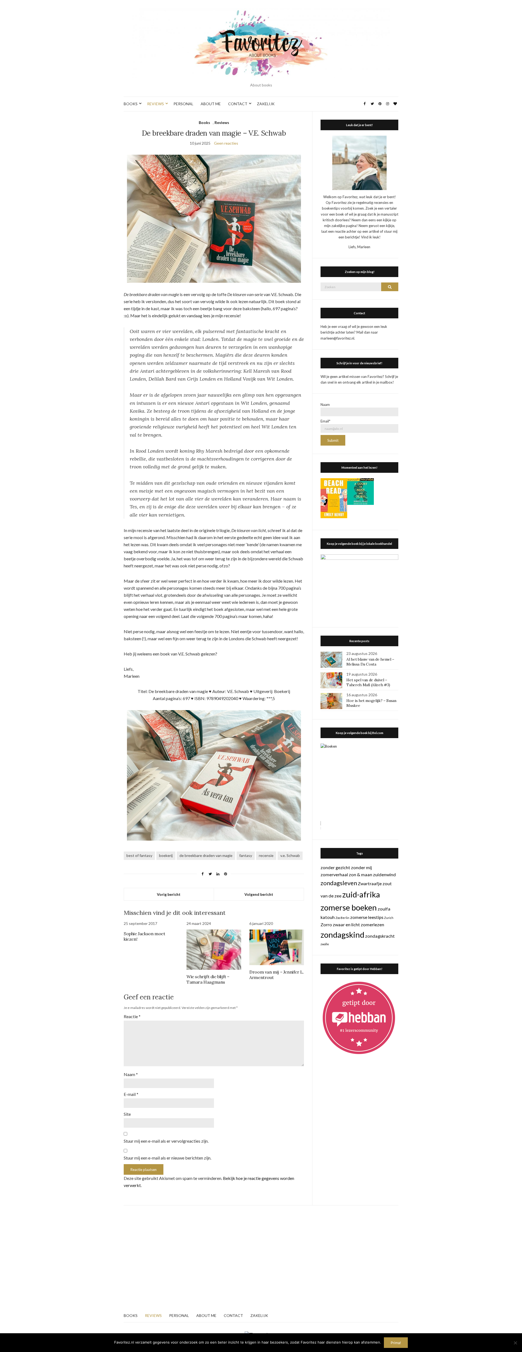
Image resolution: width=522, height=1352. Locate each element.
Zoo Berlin (342, 917)
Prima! (396, 1343)
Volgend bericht (258, 894)
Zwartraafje (370, 883)
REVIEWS (155, 103)
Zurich (388, 917)
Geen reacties (226, 143)
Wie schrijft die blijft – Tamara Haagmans (208, 979)
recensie (266, 855)
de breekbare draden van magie (205, 855)
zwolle (325, 944)
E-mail (131, 1094)
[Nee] (515, 1342)
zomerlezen (372, 924)
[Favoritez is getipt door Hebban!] (359, 1017)
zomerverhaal (334, 874)
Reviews (222, 122)
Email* (325, 421)
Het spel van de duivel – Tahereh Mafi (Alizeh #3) (368, 682)
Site (127, 1114)
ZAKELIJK (266, 103)
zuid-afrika (361, 894)
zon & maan (360, 874)
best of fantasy (139, 855)
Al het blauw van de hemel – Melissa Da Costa (370, 662)
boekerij (166, 855)
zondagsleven (339, 883)
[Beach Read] (334, 498)
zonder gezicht (335, 867)
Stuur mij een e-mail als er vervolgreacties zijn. (166, 1140)
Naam (131, 1074)
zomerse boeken (349, 907)
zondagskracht (380, 935)
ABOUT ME (211, 103)
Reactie (132, 1016)
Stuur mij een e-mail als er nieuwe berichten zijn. (167, 1157)
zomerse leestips (366, 917)
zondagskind (342, 934)
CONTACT (237, 103)
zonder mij (361, 867)
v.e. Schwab (290, 855)
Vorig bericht (169, 894)
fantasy (245, 855)
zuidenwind (384, 874)
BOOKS (131, 103)
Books (204, 122)
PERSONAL (183, 103)
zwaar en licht (346, 924)
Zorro (326, 924)
